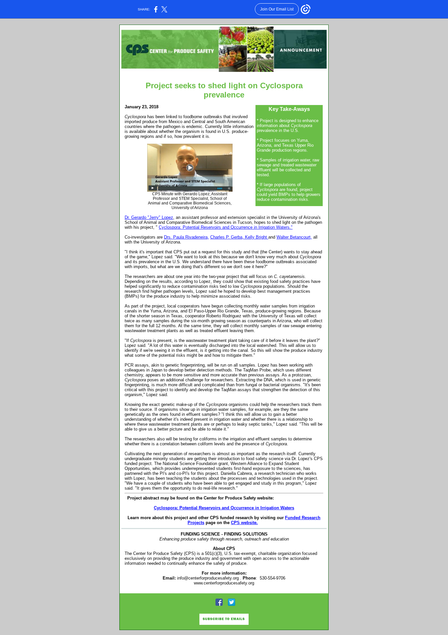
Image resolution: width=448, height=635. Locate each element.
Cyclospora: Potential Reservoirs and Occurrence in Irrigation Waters (224, 507)
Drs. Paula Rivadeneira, (186, 237)
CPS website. (244, 522)
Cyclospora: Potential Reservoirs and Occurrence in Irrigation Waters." (226, 227)
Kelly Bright (256, 237)
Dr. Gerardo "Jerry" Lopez (149, 217)
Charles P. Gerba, (227, 237)
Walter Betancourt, (294, 237)
